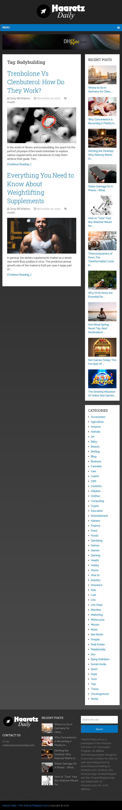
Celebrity (96, 486)
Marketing (97, 614)
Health (11, 102)
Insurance (96, 585)
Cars (93, 471)
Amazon (96, 426)
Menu (6, 27)
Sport (94, 669)
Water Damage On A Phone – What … (65, 765)
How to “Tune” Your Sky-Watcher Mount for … (66, 780)
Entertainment (99, 515)
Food (94, 530)
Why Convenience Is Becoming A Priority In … (65, 741)
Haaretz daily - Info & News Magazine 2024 (25, 805)
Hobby (95, 565)
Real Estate (98, 644)
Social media (98, 664)
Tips (93, 684)
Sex (93, 654)
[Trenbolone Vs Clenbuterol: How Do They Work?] (41, 125)
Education (97, 510)
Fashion (95, 520)
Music (94, 629)
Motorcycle (98, 619)
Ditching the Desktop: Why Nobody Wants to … (65, 754)
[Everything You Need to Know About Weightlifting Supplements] (41, 236)
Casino (95, 476)
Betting (95, 451)
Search (99, 729)
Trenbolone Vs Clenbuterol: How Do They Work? (35, 81)
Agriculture (97, 421)
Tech (94, 679)
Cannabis (96, 466)
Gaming (95, 555)
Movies (95, 624)
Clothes (95, 496)
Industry (95, 580)
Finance (95, 525)
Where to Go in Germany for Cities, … (63, 728)
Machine (96, 609)
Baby (94, 441)
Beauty (95, 446)
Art (92, 436)
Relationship (98, 649)
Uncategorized (100, 693)
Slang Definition (100, 659)
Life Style (96, 604)
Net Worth (97, 634)
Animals (95, 431)
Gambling (96, 540)
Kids (93, 590)
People (95, 639)
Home (94, 570)
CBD (93, 481)
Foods (94, 535)
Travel (94, 688)
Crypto (95, 505)
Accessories (98, 416)
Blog (93, 456)
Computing (97, 500)
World (94, 698)
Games (95, 545)
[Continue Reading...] (19, 164)
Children (96, 491)
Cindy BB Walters (20, 98)
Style (94, 674)
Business (96, 461)
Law (93, 594)
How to (95, 575)
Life (93, 599)
